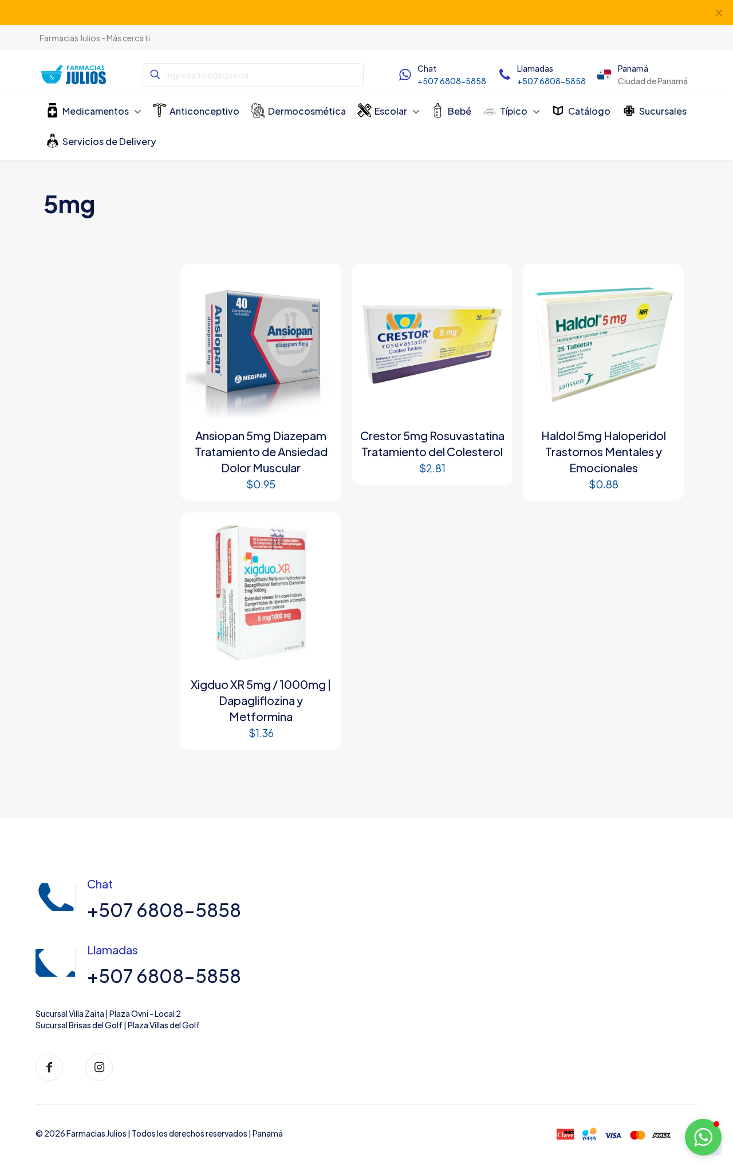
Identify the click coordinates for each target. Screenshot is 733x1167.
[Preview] (319, 310)
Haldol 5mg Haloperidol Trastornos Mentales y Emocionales (603, 451)
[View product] (319, 285)
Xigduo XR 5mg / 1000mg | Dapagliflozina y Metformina (261, 700)
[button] (703, 1137)
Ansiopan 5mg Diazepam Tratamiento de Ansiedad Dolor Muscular (261, 451)
